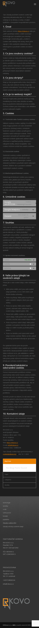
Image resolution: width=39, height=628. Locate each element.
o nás (4, 509)
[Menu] (35, 4)
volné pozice (7, 513)
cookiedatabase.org (9, 454)
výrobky (5, 506)
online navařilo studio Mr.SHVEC (22, 625)
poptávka (6, 519)
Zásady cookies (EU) (9, 523)
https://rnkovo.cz (23, 31)
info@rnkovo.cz (13, 445)
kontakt (5, 516)
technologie (6, 503)
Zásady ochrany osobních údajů (13, 526)
